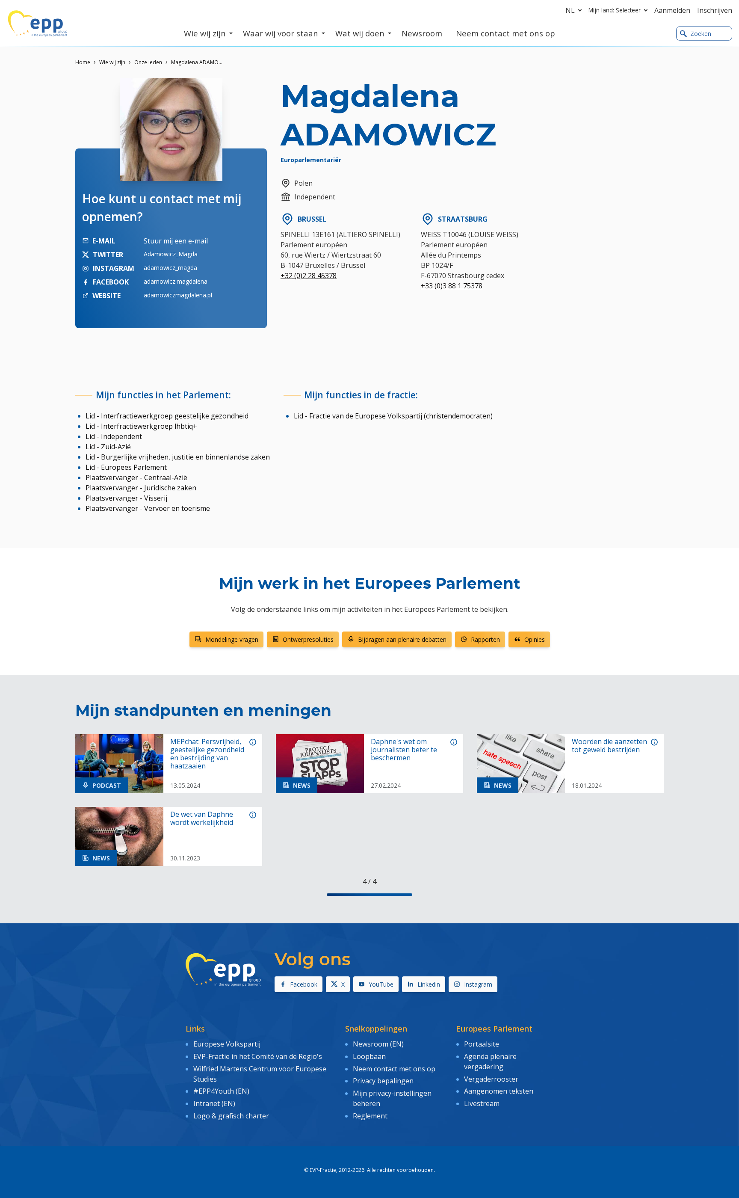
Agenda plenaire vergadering (490, 1061)
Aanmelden (672, 10)
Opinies (534, 639)
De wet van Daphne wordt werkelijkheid (201, 818)
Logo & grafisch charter (231, 1116)
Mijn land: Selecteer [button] (614, 10)
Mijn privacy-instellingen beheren (392, 1098)
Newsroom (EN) (378, 1044)
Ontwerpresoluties (308, 639)
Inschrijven (714, 10)
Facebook (303, 984)
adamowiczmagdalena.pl (178, 295)
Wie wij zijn (112, 62)
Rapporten (485, 639)
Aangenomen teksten (498, 1091)
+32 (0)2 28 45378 (309, 275)
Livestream (482, 1103)
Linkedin (428, 984)
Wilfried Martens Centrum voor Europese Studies (259, 1074)
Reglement (370, 1116)
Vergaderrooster (491, 1079)
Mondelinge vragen (231, 639)
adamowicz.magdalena (175, 281)
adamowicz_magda (170, 268)
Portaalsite (481, 1044)
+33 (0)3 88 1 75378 (451, 286)
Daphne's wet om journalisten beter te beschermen (404, 750)
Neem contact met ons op (394, 1068)
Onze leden (148, 62)
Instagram (478, 984)
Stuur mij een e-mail (176, 241)
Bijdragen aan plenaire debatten (402, 639)
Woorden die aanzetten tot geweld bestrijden (609, 746)
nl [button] (570, 10)
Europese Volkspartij (226, 1044)
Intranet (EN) (214, 1103)
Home (82, 62)
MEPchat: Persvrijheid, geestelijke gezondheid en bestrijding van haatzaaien (207, 754)
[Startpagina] (37, 23)
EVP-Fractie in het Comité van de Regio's (257, 1056)
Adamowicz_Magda (171, 254)
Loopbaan (369, 1056)
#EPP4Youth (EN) (221, 1091)
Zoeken (700, 34)
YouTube (381, 984)
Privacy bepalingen (383, 1080)
